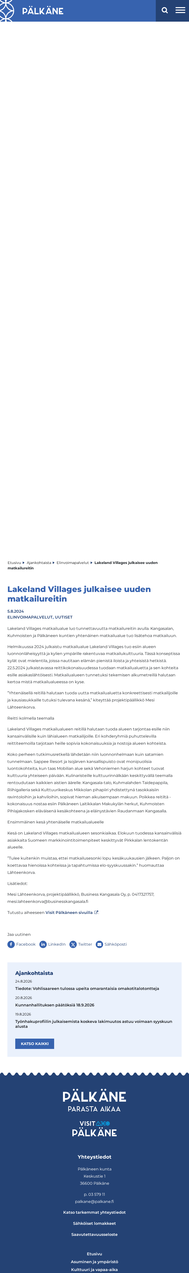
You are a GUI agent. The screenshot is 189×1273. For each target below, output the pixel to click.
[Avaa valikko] (180, 11)
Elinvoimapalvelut (30, 617)
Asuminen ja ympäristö (94, 1261)
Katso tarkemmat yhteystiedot (94, 1212)
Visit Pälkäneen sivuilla (72, 912)
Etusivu (94, 1254)
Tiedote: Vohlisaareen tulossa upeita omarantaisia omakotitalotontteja (87, 988)
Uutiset (64, 617)
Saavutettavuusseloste (94, 1234)
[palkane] (43, 11)
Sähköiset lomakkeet (94, 1223)
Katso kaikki (35, 1043)
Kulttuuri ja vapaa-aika (94, 1269)
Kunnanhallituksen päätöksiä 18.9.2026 (54, 1005)
